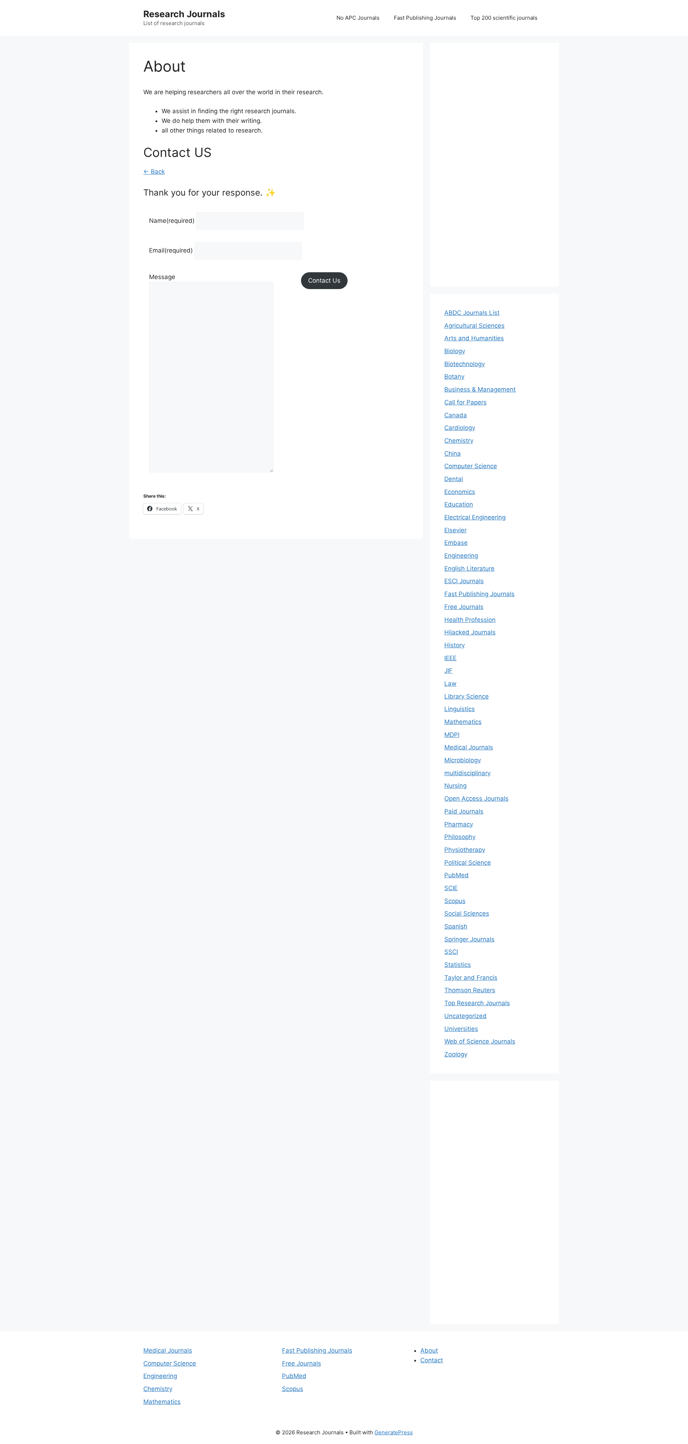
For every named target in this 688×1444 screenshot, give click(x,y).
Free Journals (463, 606)
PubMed (456, 875)
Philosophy (460, 836)
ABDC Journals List (472, 312)
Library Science (466, 696)
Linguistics (459, 709)
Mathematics (463, 721)
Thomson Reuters (469, 990)
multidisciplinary (467, 773)
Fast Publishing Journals (425, 17)
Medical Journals (468, 747)
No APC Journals (357, 17)
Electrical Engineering (475, 517)
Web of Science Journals (479, 1041)
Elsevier (455, 530)
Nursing (455, 785)
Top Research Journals (477, 1003)
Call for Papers (465, 402)
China (452, 453)
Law (450, 683)
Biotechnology (464, 364)
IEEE (450, 658)
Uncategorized (465, 1016)
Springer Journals (469, 939)
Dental (453, 479)
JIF (448, 670)
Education (458, 504)
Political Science (467, 862)
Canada (455, 415)
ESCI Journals (464, 581)
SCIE (451, 888)
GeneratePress (393, 1432)
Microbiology (462, 760)
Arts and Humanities (474, 338)
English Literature (469, 568)
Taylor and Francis (470, 977)
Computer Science (470, 466)
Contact (431, 1360)
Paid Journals (463, 811)
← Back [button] (154, 171)
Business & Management (480, 389)
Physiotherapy (464, 849)
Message (162, 276)
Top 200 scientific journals (504, 17)
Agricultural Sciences (474, 325)
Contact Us (324, 280)
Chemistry (458, 440)
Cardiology (459, 427)
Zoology (455, 1054)
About (429, 1350)
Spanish (455, 926)
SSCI (451, 951)
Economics (459, 491)
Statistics (457, 964)
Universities (461, 1028)
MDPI (451, 734)
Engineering (461, 555)
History (454, 645)
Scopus (454, 901)
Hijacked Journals (470, 632)
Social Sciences (466, 913)
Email (171, 250)
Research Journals (184, 14)
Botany (454, 376)
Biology (454, 351)
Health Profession (470, 619)
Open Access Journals (476, 798)
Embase (456, 542)
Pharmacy (458, 824)
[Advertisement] (494, 164)
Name (172, 220)
